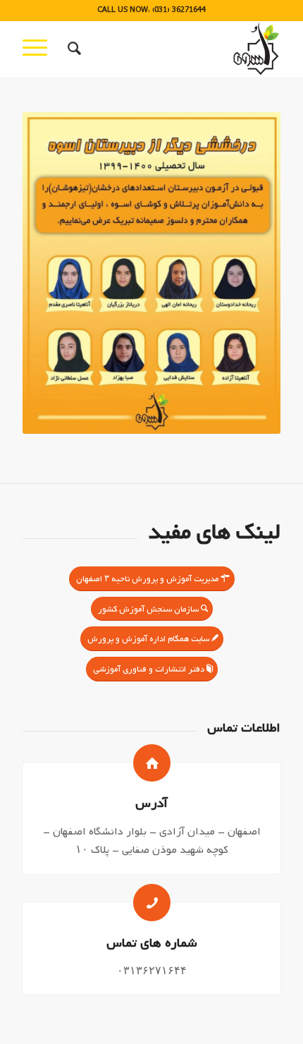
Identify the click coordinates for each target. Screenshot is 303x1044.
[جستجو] (72, 48)
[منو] (39, 48)
